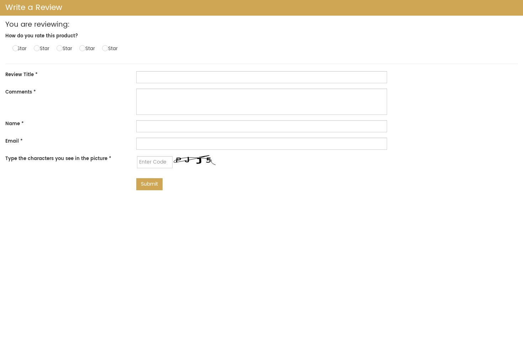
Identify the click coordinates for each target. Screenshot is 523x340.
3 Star (65, 49)
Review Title (21, 75)
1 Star (20, 49)
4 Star (88, 49)
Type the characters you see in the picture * (58, 159)
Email (14, 141)
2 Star (42, 49)
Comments (20, 92)
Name (14, 124)
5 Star (111, 49)
